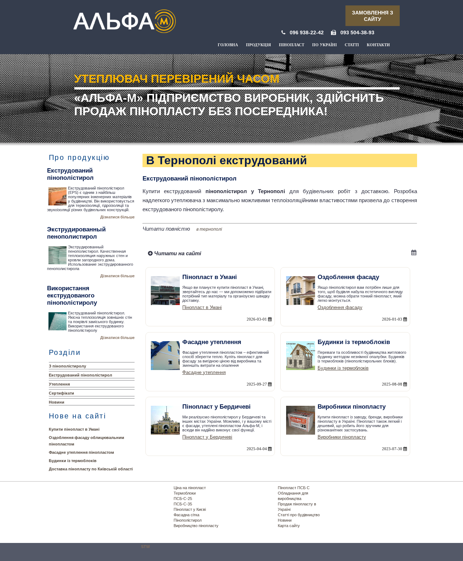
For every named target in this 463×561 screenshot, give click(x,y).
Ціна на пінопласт (190, 488)
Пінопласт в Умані (202, 307)
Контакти (378, 45)
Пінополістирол (187, 520)
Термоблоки (185, 493)
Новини (56, 402)
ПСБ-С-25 (183, 498)
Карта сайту (289, 525)
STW (145, 546)
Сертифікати (61, 393)
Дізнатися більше (117, 217)
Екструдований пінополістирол (80, 375)
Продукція (258, 45)
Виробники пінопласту (342, 437)
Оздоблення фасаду (340, 307)
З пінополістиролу (67, 366)
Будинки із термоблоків (73, 460)
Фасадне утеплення (204, 372)
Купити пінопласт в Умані (74, 429)
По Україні (324, 45)
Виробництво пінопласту (196, 525)
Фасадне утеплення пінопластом (81, 452)
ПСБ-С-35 (183, 504)
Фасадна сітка (186, 515)
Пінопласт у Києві (190, 509)
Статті (352, 45)
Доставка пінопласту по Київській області (91, 469)
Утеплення (59, 384)
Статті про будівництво (299, 515)
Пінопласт (291, 45)
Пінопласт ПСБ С (294, 488)
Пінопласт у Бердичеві (207, 437)
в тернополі (209, 229)
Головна (228, 45)
